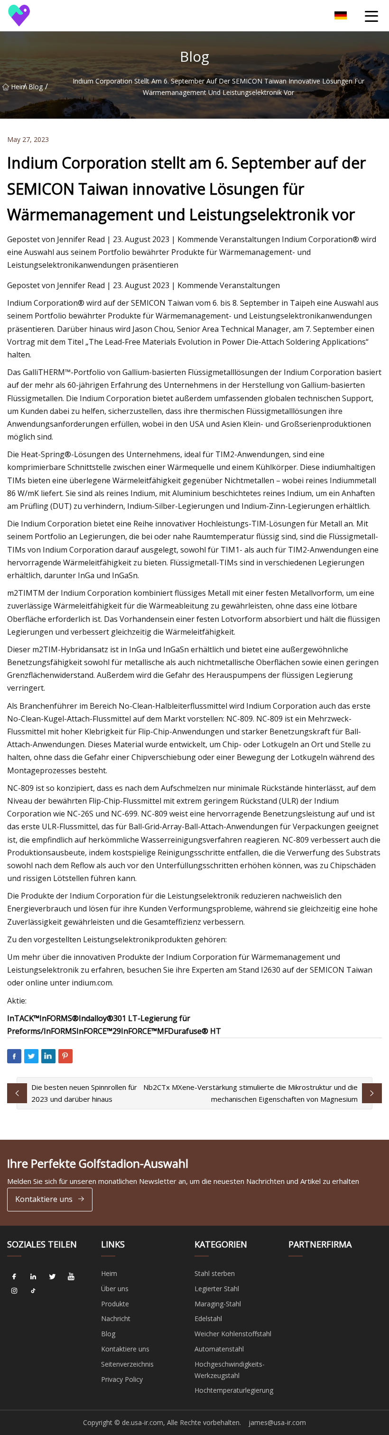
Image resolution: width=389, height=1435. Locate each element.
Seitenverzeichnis (127, 1364)
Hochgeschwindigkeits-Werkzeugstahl (229, 1370)
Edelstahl (208, 1318)
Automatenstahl (219, 1348)
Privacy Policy (122, 1379)
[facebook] (14, 1277)
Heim (17, 86)
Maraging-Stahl (217, 1303)
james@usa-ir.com (277, 1422)
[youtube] (71, 1277)
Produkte (115, 1303)
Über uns (115, 1288)
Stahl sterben (214, 1273)
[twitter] (52, 1277)
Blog (35, 86)
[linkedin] (33, 1277)
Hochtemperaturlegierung (233, 1390)
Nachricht (115, 1318)
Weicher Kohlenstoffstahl (232, 1333)
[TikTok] (33, 1291)
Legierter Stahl (216, 1288)
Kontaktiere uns (44, 1199)
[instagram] (14, 1291)
